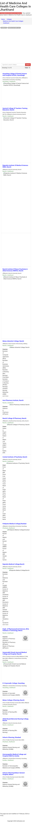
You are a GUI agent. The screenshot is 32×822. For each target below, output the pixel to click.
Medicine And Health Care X (14, 27)
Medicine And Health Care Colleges (13, 21)
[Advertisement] (16, 45)
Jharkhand (6, 23)
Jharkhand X (4, 27)
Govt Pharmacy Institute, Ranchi (13, 400)
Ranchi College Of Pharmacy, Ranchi (14, 418)
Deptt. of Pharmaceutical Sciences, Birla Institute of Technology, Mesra (16, 629)
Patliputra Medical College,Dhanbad (14, 523)
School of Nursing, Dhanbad (12, 737)
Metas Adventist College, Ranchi (13, 341)
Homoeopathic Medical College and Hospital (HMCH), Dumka (14, 755)
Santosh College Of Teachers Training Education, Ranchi (15, 109)
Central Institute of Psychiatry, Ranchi (15, 457)
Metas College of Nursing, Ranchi (13, 700)
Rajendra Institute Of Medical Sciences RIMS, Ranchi (15, 166)
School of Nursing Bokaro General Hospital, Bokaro (14, 773)
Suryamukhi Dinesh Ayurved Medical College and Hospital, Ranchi (15, 653)
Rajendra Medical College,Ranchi (13, 564)
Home (3, 19)
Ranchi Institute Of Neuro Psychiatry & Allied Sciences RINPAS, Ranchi (15, 270)
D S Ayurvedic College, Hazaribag (14, 683)
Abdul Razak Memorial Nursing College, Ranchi (16, 719)
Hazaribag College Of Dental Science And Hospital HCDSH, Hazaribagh (15, 74)
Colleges (9, 19)
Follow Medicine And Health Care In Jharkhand (10, 13)
